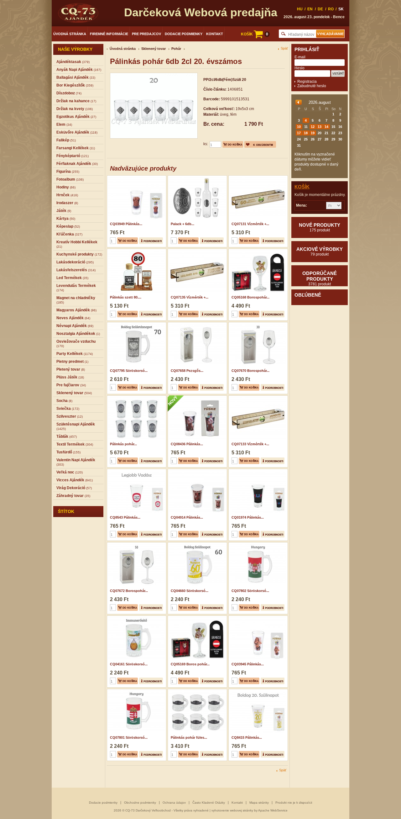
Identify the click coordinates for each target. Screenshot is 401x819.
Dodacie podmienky (183, 34)
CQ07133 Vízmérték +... (250, 444)
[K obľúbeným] (260, 144)
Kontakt (214, 34)
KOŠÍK (254, 34)
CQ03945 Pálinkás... (248, 664)
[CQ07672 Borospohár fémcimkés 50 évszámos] (136, 544)
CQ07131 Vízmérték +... (250, 224)
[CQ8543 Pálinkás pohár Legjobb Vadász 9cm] (136, 471)
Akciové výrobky (319, 251)
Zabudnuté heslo (311, 86)
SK (341, 9)
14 (326, 127)
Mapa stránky (259, 802)
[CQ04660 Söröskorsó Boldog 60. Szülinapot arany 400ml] (197, 544)
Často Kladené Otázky (208, 802)
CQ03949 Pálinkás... (126, 224)
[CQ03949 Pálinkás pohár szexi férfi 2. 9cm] (136, 177)
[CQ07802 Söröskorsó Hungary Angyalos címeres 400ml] (257, 544)
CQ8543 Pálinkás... (125, 517)
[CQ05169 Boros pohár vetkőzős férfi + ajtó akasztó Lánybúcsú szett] (197, 618)
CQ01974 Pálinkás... (248, 517)
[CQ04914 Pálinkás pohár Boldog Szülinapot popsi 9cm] (197, 471)
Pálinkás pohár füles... (189, 737)
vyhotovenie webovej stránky (232, 810)
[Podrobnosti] (151, 240)
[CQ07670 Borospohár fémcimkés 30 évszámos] (257, 324)
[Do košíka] (232, 144)
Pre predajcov (146, 34)
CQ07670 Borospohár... (250, 371)
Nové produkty (319, 227)
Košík (302, 186)
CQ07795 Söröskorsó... (129, 371)
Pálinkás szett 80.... (125, 297)
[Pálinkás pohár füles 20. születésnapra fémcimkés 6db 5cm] (197, 691)
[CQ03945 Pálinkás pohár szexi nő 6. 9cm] (257, 618)
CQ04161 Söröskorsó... (129, 664)
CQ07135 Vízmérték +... (189, 297)
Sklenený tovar (153, 48)
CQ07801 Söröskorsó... (129, 737)
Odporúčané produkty (319, 278)
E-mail (299, 57)
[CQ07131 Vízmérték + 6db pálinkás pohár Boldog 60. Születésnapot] (257, 177)
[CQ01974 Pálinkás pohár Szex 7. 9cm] (257, 471)
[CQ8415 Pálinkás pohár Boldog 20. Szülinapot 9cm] (257, 691)
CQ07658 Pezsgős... (187, 371)
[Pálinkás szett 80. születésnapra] (136, 251)
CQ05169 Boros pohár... (190, 664)
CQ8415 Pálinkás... (247, 737)
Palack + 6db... (182, 224)
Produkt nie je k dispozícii (293, 802)
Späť (284, 48)
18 (306, 133)
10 (299, 127)
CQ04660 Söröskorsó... (189, 591)
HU (300, 9)
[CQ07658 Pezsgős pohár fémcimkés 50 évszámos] (197, 324)
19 (313, 133)
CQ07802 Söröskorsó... (250, 591)
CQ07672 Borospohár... (129, 591)
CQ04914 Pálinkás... (187, 517)
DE (320, 9)
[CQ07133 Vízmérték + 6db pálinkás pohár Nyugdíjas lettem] (257, 397)
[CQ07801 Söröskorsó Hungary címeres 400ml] (136, 691)
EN (310, 9)
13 (319, 127)
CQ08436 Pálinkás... (187, 444)
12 (313, 127)
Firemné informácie (109, 34)
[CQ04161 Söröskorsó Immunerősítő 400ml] (136, 618)
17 (299, 133)
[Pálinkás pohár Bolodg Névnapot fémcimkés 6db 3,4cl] (136, 397)
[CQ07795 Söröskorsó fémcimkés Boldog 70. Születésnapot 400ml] (136, 324)
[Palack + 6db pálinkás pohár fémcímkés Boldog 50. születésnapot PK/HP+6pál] (197, 177)
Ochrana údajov (174, 802)
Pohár (176, 48)
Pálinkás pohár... (123, 444)
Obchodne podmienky (140, 802)
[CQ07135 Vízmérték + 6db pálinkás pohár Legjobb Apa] (197, 251)
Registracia (307, 81)
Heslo (299, 68)
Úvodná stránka (69, 34)
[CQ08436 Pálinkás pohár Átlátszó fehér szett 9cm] (197, 397)
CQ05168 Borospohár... (250, 297)
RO (331, 9)
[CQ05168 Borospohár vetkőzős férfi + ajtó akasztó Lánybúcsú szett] (257, 251)
